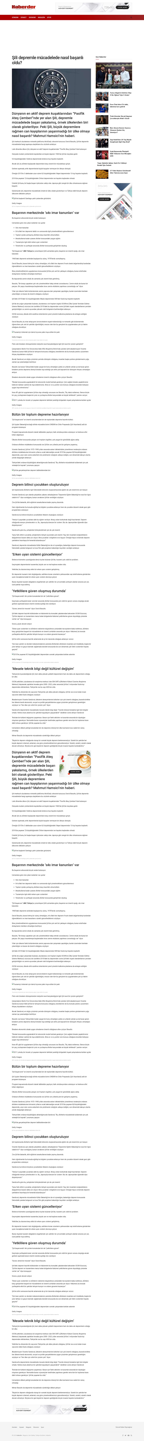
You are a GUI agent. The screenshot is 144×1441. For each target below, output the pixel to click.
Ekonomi (32, 17)
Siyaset (24, 17)
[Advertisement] (72, 36)
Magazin (41, 17)
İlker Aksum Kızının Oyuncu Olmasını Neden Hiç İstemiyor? (120, 130)
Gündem (15, 17)
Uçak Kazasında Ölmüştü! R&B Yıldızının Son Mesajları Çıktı (120, 154)
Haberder (19, 1435)
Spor (49, 17)
